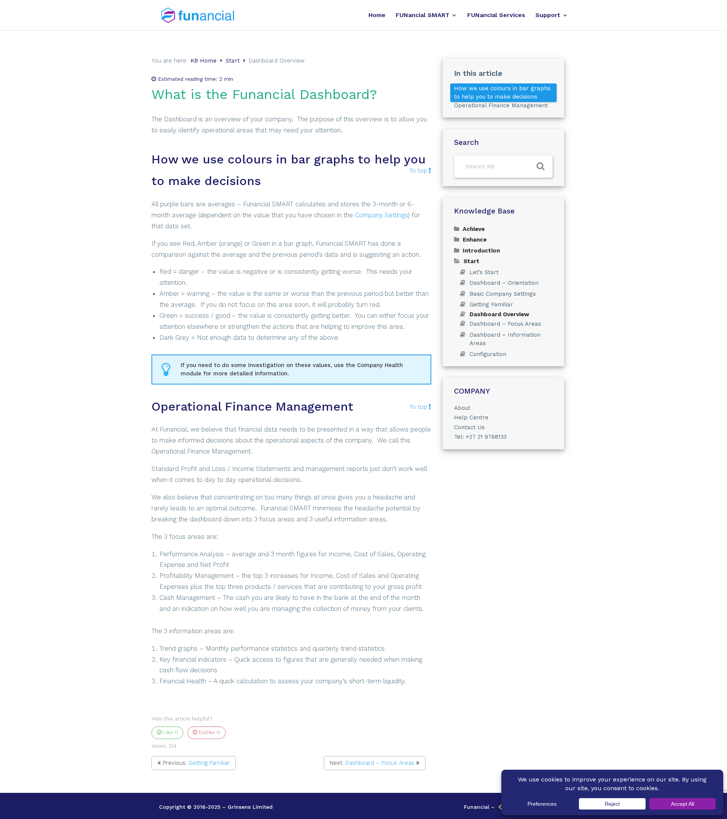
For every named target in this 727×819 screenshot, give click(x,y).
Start (234, 60)
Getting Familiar (209, 762)
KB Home (204, 60)
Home (376, 16)
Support (547, 16)
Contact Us (469, 427)
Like (170, 732)
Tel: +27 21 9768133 (480, 436)
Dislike (208, 732)
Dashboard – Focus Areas (379, 762)
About (462, 408)
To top (418, 170)
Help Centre (471, 417)
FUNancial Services (496, 16)
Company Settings (381, 215)
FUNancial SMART (422, 16)
